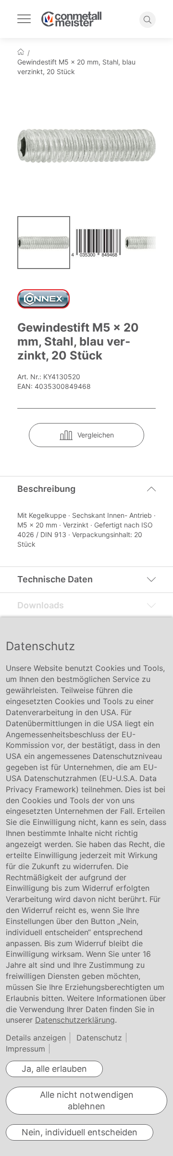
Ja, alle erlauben (54, 1069)
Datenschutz (99, 1037)
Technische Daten (55, 579)
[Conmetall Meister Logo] (71, 19)
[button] (98, 242)
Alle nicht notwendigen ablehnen (87, 1100)
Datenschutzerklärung (75, 1020)
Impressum (25, 1048)
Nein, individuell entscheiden (79, 1132)
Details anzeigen (36, 1037)
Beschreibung (46, 489)
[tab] (86, 489)
